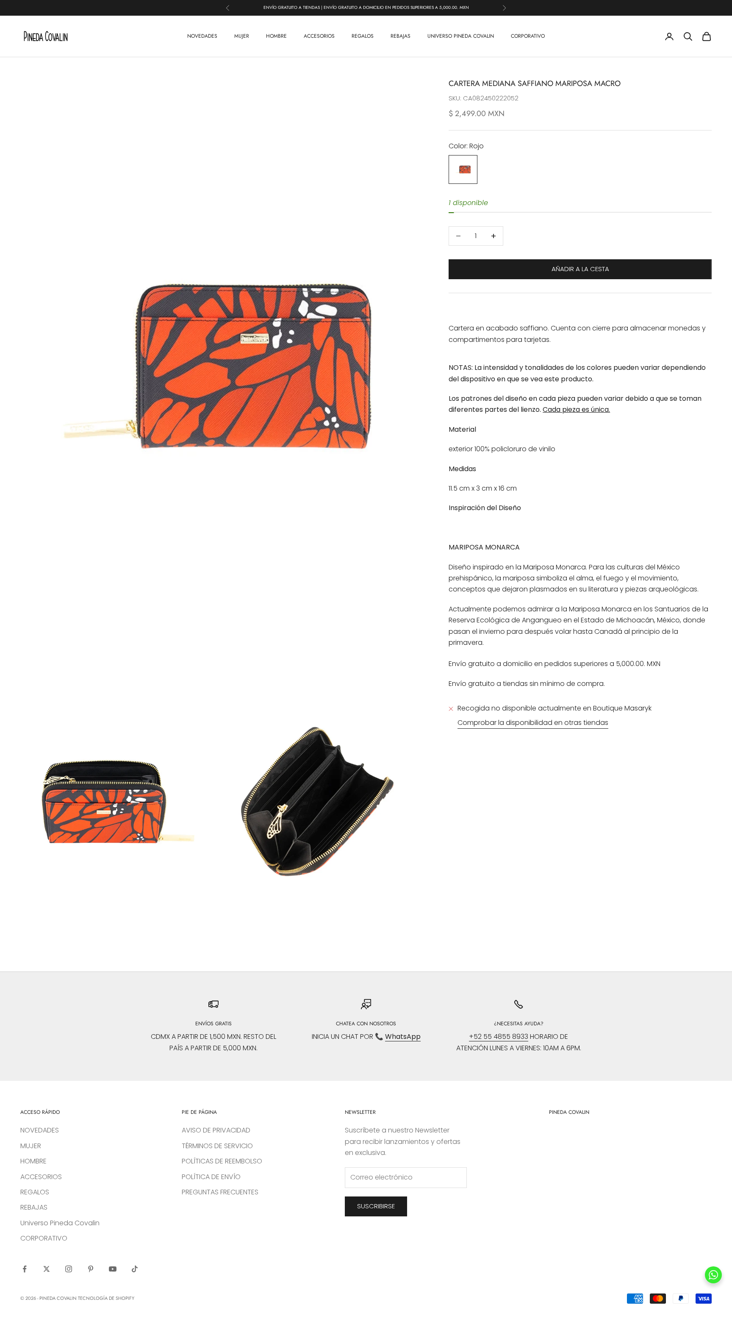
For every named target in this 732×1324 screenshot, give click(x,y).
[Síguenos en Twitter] (46, 1269)
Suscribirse (376, 1206)
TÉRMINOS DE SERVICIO (217, 1146)
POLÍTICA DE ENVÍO (211, 1177)
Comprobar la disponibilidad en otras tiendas (533, 723)
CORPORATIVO (528, 36)
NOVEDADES (202, 36)
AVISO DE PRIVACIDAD (216, 1130)
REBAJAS (400, 36)
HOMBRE (276, 36)
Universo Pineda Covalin (460, 36)
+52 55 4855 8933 (498, 1036)
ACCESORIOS (319, 36)
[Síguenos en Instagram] (68, 1269)
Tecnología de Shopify (106, 1298)
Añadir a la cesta (580, 268)
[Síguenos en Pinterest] (90, 1269)
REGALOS (363, 36)
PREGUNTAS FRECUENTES (220, 1192)
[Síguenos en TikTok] (134, 1269)
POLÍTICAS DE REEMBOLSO (222, 1161)
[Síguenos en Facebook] (24, 1269)
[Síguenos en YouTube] (112, 1269)
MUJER (241, 36)
